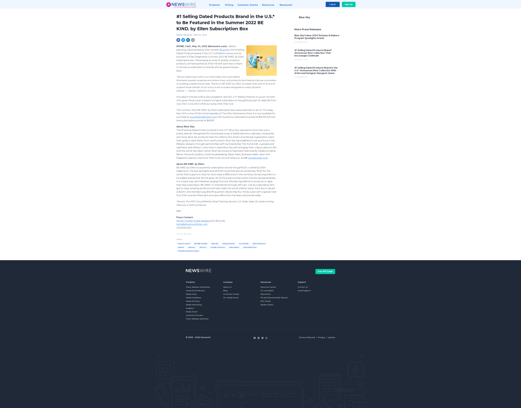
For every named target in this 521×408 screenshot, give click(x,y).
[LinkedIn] (262, 338)
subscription (234, 247)
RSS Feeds (265, 301)
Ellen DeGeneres (259, 244)
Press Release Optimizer (197, 319)
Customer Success (194, 315)
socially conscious (218, 247)
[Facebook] (254, 338)
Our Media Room (231, 298)
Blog (225, 290)
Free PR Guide (325, 271)
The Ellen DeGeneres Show (188, 251)
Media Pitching (192, 301)
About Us (227, 287)
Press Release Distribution (198, 287)
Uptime (331, 337)
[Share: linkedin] (188, 40)
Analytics (190, 308)
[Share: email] (193, 40)
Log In (332, 4)
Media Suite (191, 294)
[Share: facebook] (178, 40)
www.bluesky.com (258, 158)
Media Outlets (266, 305)
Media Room (192, 312)
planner (181, 247)
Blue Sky (224, 50)
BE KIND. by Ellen (200, 244)
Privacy (321, 337)
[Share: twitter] (183, 40)
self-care (202, 247)
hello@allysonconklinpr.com (191, 224)
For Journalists (267, 290)
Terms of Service (307, 337)
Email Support (304, 290)
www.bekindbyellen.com (203, 117)
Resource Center (268, 287)
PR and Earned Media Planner (274, 298)
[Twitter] (258, 338)
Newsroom (265, 294)
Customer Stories (231, 294)
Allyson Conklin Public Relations (193, 221)
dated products (229, 244)
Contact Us (303, 287)
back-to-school (184, 244)
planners (191, 247)
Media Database (193, 298)
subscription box (249, 247)
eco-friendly (243, 244)
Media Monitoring (194, 305)
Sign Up (349, 4)
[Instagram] (266, 338)
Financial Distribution (195, 290)
